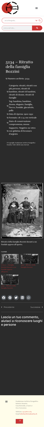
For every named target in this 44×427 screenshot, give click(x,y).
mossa (26, 124)
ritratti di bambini (26, 91)
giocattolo (29, 107)
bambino (26, 101)
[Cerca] (37, 28)
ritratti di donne (16, 94)
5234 (27, 78)
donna (12, 104)
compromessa (15, 124)
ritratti (22, 85)
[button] (36, 8)
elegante (20, 104)
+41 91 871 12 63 (27, 412)
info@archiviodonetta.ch (28, 414)
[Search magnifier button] (39, 20)
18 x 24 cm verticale (27, 117)
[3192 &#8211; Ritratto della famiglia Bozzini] (29, 259)
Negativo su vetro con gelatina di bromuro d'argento (22, 131)
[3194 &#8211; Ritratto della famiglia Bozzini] (10, 280)
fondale (19, 107)
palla (11, 110)
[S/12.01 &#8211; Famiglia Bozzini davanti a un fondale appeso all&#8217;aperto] (10, 259)
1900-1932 (28, 114)
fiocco (12, 107)
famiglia (28, 104)
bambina (17, 101)
